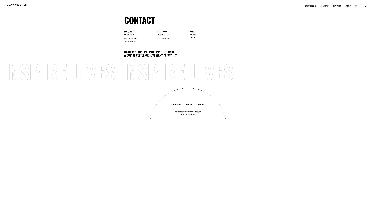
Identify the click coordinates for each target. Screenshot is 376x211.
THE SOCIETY (201, 105)
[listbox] (359, 6)
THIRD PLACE (189, 105)
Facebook (192, 35)
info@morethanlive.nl (188, 114)
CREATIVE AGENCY (176, 105)
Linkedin (192, 37)
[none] (359, 6)
